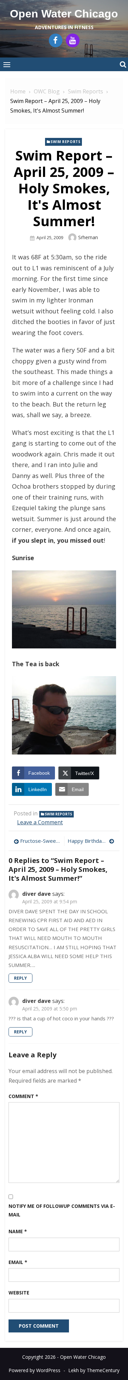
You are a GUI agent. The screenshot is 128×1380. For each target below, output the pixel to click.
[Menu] (7, 64)
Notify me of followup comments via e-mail (62, 1210)
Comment (23, 1096)
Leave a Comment (40, 822)
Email (18, 1262)
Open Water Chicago (64, 14)
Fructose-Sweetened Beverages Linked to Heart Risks (40, 840)
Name (18, 1231)
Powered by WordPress (34, 1370)
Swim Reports (65, 141)
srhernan (88, 237)
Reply (20, 978)
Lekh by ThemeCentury (93, 1370)
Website (19, 1292)
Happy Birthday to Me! (91, 840)
